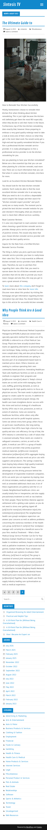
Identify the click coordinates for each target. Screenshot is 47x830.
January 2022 (11, 703)
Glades (39, 827)
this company (25, 286)
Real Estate (10, 786)
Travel (8, 807)
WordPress (29, 827)
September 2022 (13, 670)
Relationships (11, 790)
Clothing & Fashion (14, 732)
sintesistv (23, 29)
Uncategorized (12, 811)
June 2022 (10, 683)
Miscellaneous (37, 29)
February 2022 (12, 699)
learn (7, 286)
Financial (9, 741)
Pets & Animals (12, 782)
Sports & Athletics (13, 798)
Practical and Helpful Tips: (17, 616)
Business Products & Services (18, 728)
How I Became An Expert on (18, 634)
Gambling (10, 749)
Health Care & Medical (15, 757)
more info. (34, 289)
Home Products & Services (17, 761)
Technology (10, 803)
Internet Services (13, 765)
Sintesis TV (11, 4)
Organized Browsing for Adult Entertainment (25, 612)
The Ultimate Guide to (17, 23)
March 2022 (11, 695)
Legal (8, 770)
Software (9, 794)
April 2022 (10, 691)
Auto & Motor (11, 724)
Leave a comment (12, 31)
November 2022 (12, 662)
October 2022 (11, 666)
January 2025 (11, 658)
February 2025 (12, 654)
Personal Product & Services (18, 778)
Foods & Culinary (13, 745)
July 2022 (9, 679)
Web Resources (12, 815)
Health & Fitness (13, 753)
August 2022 (11, 674)
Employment (11, 736)
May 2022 (10, 687)
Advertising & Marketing (16, 716)
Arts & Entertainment (15, 720)
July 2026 (9, 645)
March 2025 (11, 650)
